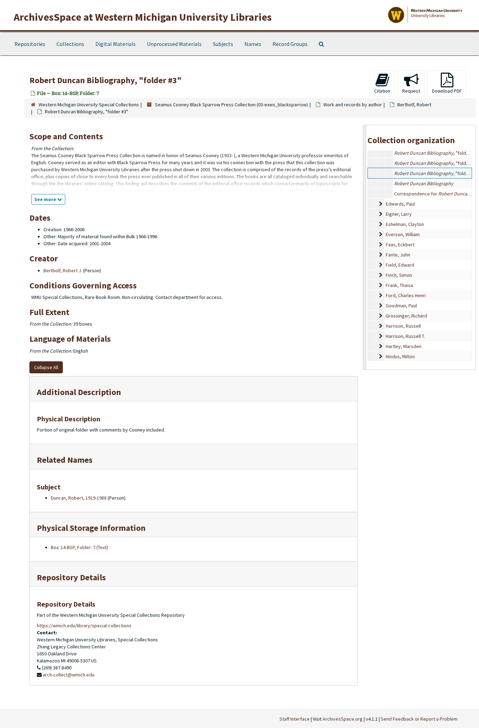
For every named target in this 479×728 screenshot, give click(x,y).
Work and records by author (352, 104)
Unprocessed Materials (174, 43)
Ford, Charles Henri (406, 295)
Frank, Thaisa (399, 285)
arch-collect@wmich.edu (68, 675)
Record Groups (290, 43)
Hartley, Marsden (403, 346)
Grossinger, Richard (406, 316)
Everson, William (403, 234)
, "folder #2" (436, 163)
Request (411, 91)
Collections (70, 43)
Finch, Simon (399, 275)
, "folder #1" (436, 153)
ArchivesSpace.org (343, 719)
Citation (382, 91)
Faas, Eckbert (400, 244)
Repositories (29, 43)
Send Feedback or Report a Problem (419, 719)
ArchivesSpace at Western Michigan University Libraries (143, 17)
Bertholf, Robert (414, 104)
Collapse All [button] (46, 367)
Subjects (223, 43)
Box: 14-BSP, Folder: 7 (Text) (79, 547)
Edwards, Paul (400, 204)
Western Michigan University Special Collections (89, 104)
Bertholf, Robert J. (62, 270)
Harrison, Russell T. (405, 336)
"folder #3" (436, 173)
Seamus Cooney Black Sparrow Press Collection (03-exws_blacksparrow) (231, 104)
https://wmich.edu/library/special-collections (84, 625)
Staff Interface (294, 719)
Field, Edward (400, 265)
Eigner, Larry (399, 214)
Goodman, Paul (401, 305)
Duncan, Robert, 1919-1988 (79, 498)
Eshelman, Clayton (405, 224)
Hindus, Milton (400, 356)
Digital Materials (115, 43)
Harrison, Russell (403, 326)
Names (252, 43)
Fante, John (398, 255)
